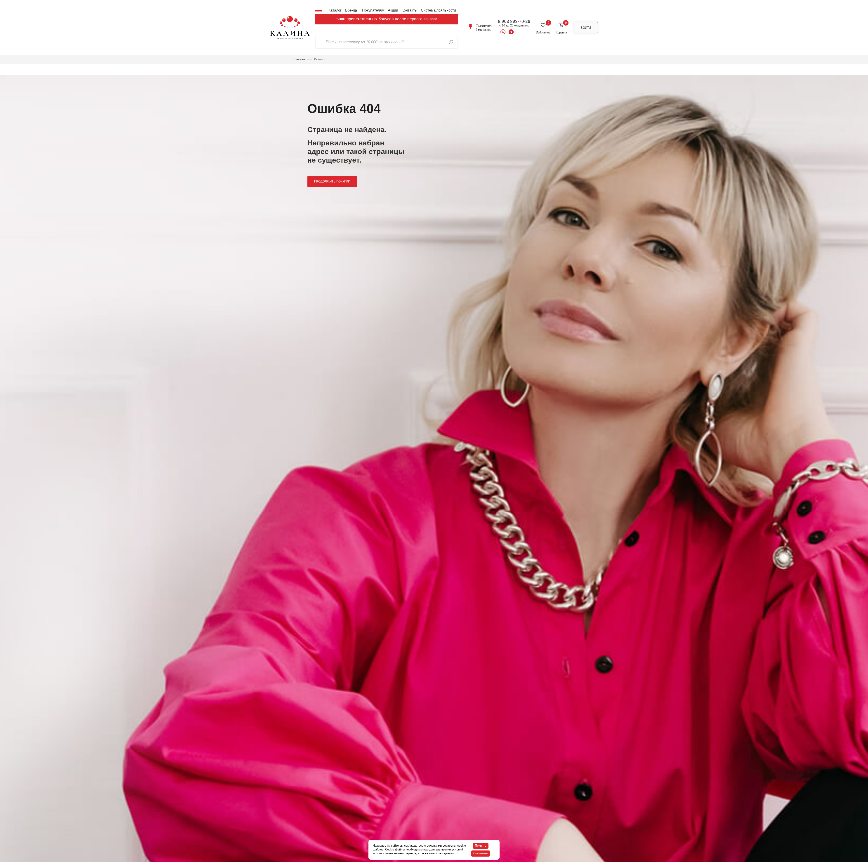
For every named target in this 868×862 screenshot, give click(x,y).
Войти (586, 27)
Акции (393, 10)
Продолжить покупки (332, 181)
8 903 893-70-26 (514, 21)
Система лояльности (438, 10)
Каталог (335, 10)
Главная (299, 59)
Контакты (409, 10)
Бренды (352, 10)
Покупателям (373, 10)
